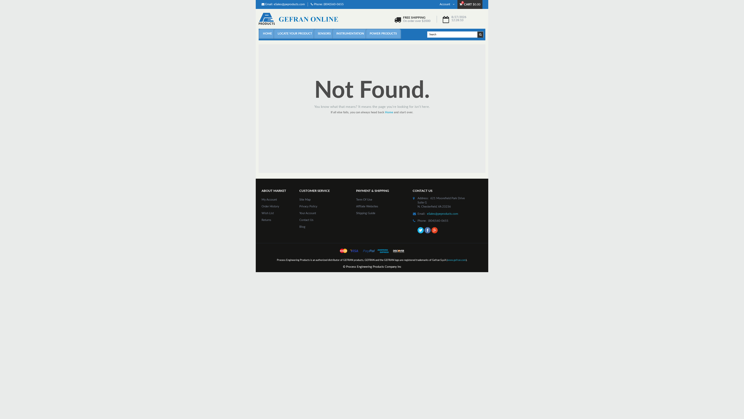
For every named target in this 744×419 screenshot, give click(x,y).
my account (269, 199)
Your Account (307, 213)
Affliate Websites (367, 206)
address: (423, 198)
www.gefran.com (456, 260)
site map (305, 199)
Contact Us (306, 220)
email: (421, 213)
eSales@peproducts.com (289, 4)
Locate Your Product (295, 33)
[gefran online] (298, 18)
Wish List (268, 213)
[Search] (480, 34)
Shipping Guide (365, 213)
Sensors (324, 33)
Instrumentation (350, 33)
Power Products (383, 33)
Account (445, 4)
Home (267, 33)
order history (270, 206)
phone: (422, 220)
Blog (302, 226)
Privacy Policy (308, 206)
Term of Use (364, 199)
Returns (266, 220)
